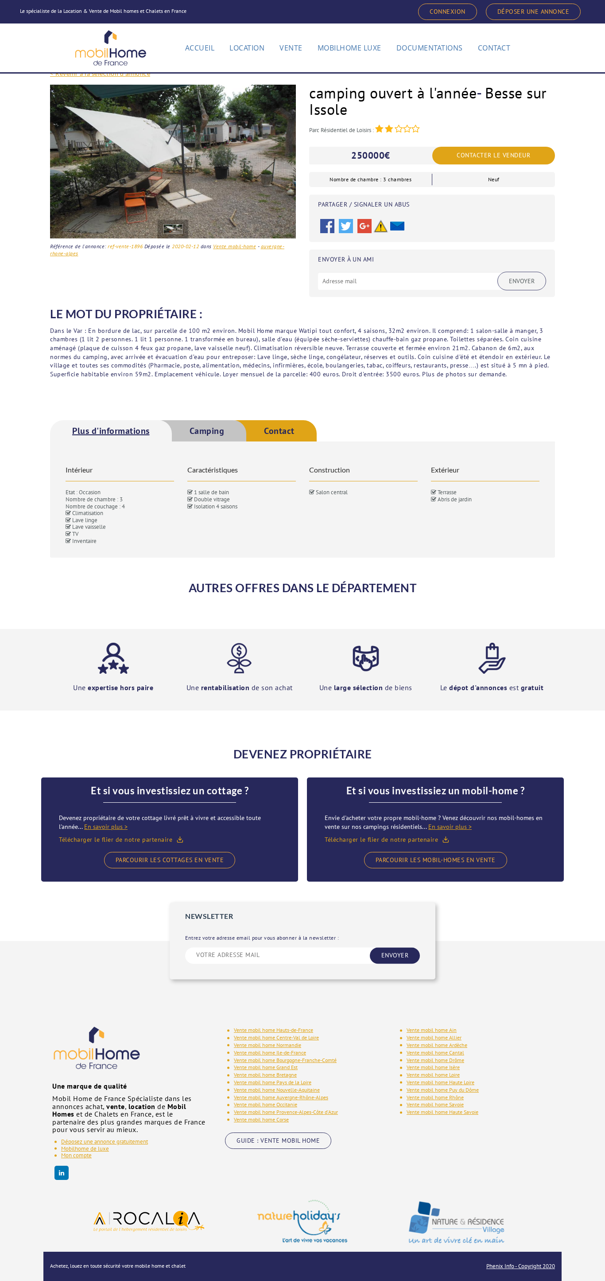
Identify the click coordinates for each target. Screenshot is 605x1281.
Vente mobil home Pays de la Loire (272, 1082)
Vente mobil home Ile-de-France (270, 1052)
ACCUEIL (200, 48)
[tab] (111, 430)
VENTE (290, 48)
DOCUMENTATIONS (429, 48)
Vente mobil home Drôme (435, 1060)
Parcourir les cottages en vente (170, 860)
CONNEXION (447, 12)
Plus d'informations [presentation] (111, 431)
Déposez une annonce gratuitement (104, 1141)
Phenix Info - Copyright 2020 (520, 1266)
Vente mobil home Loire (433, 1074)
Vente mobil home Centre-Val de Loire (276, 1037)
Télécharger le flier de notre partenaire (115, 840)
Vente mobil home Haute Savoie (442, 1112)
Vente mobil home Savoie (435, 1104)
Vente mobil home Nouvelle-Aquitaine (277, 1089)
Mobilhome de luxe (85, 1148)
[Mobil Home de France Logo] (110, 44)
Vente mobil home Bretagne (265, 1074)
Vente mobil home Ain (432, 1030)
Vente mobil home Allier (434, 1037)
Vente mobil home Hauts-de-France (273, 1030)
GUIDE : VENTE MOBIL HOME (278, 1140)
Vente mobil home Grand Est (266, 1067)
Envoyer (522, 281)
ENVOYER (395, 955)
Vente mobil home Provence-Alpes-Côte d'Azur (286, 1112)
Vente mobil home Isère (433, 1067)
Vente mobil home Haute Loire (440, 1082)
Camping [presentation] (207, 431)
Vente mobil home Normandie (267, 1045)
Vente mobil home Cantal (435, 1052)
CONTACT (494, 48)
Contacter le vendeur (493, 155)
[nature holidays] (302, 1221)
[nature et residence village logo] (456, 1221)
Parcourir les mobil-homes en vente (436, 860)
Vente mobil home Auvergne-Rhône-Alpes (281, 1097)
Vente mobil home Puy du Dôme (443, 1089)
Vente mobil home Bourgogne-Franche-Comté (285, 1060)
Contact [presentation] (279, 431)
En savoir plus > (106, 827)
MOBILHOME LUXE (349, 48)
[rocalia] (148, 1221)
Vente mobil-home (234, 246)
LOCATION (246, 48)
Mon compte (76, 1155)
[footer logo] (96, 1054)
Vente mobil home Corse (261, 1119)
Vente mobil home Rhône (435, 1097)
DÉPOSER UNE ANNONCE (533, 12)
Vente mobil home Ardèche (437, 1045)
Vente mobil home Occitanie (265, 1104)
